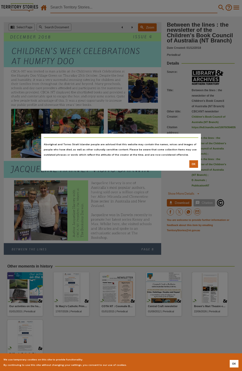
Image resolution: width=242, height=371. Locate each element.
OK (194, 164)
